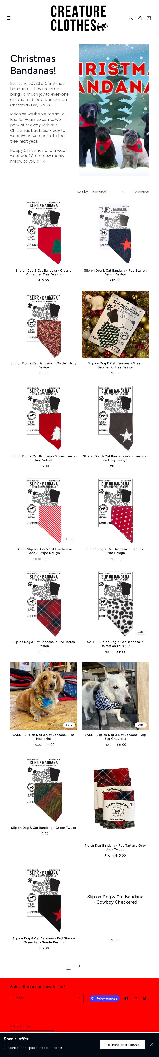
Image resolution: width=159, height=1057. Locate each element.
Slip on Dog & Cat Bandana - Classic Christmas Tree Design (44, 272)
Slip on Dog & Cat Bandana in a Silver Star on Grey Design (115, 458)
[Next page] (90, 966)
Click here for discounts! (122, 1045)
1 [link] (68, 966)
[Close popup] (151, 1045)
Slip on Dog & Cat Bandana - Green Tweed (43, 828)
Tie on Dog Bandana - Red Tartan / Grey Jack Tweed (115, 847)
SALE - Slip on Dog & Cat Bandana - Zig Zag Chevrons (115, 737)
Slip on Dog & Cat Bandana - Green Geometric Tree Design (115, 365)
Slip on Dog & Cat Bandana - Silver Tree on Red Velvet (44, 458)
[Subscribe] (78, 998)
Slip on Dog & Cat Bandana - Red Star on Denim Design (115, 272)
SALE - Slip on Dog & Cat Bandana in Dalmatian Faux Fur (115, 644)
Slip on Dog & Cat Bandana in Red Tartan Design (43, 644)
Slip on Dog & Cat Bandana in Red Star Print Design (115, 551)
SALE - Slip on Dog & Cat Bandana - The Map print (44, 737)
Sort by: (82, 191)
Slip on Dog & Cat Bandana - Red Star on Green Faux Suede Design (43, 940)
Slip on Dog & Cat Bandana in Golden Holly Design (44, 365)
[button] (8, 18)
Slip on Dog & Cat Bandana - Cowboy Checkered (115, 899)
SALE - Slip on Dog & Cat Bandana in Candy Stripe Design (43, 551)
